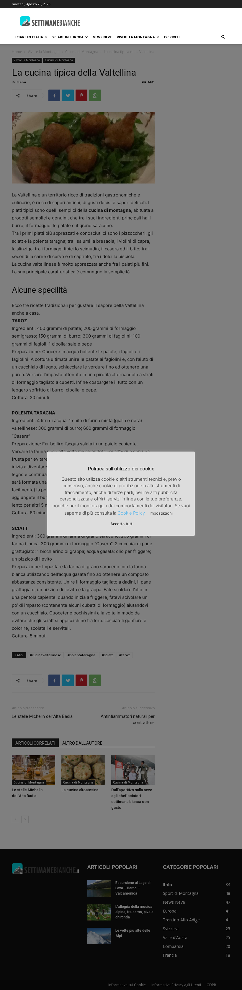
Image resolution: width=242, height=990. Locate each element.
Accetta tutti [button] (121, 523)
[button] (223, 37)
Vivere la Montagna (136, 37)
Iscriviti (172, 37)
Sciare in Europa (68, 37)
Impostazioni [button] (161, 513)
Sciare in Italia (28, 37)
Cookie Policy (131, 513)
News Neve (102, 37)
